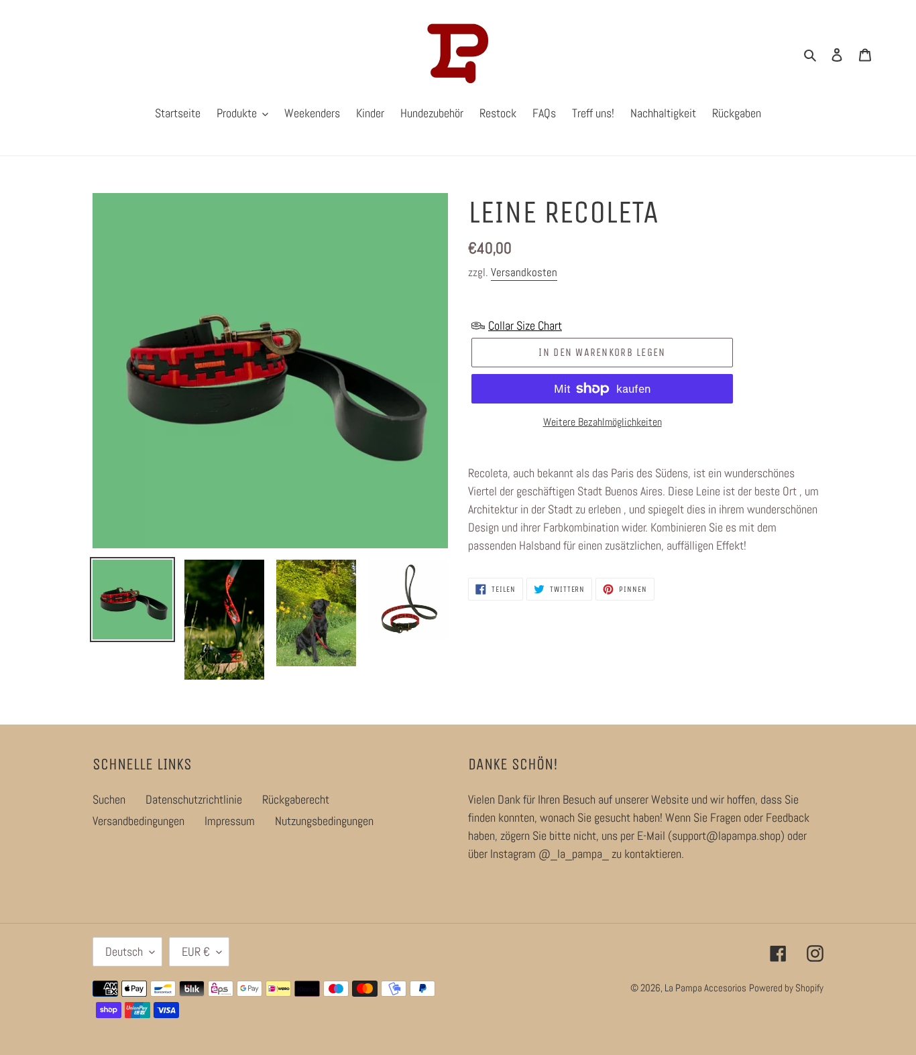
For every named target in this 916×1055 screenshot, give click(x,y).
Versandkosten (524, 272)
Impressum (230, 820)
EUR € (196, 951)
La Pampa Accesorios (705, 987)
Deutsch (124, 951)
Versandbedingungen (138, 820)
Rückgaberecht (295, 799)
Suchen (109, 799)
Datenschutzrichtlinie (194, 799)
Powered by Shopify (786, 987)
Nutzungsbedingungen (324, 820)
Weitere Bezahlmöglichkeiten (602, 422)
